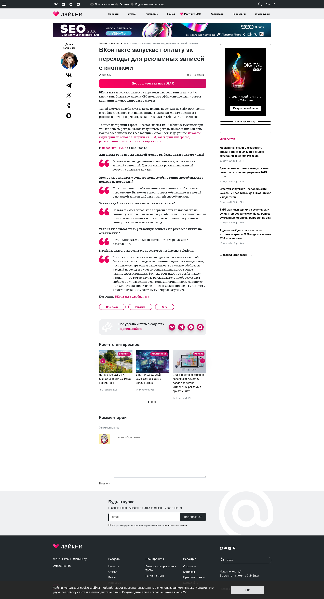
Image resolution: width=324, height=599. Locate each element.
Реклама (140, 306)
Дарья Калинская (69, 46)
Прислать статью (194, 577)
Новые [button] (103, 483)
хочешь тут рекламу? (245, 121)
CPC (164, 306)
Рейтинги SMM (192, 14)
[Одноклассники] (69, 105)
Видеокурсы (262, 14)
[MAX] (69, 116)
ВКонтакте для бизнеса (132, 296)
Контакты (189, 571)
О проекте (189, 566)
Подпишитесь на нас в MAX (153, 83)
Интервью (152, 14)
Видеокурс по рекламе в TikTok (160, 568)
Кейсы (171, 14)
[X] (69, 95)
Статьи (132, 14)
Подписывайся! (130, 329)
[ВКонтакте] (69, 75)
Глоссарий (239, 14)
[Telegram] (69, 85)
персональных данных (176, 525)
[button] (148, 402)
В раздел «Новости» (234, 254)
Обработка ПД (62, 565)
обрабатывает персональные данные (129, 587)
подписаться (193, 517)
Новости (113, 14)
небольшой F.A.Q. (114, 148)
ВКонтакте (112, 306)
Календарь (217, 14)
